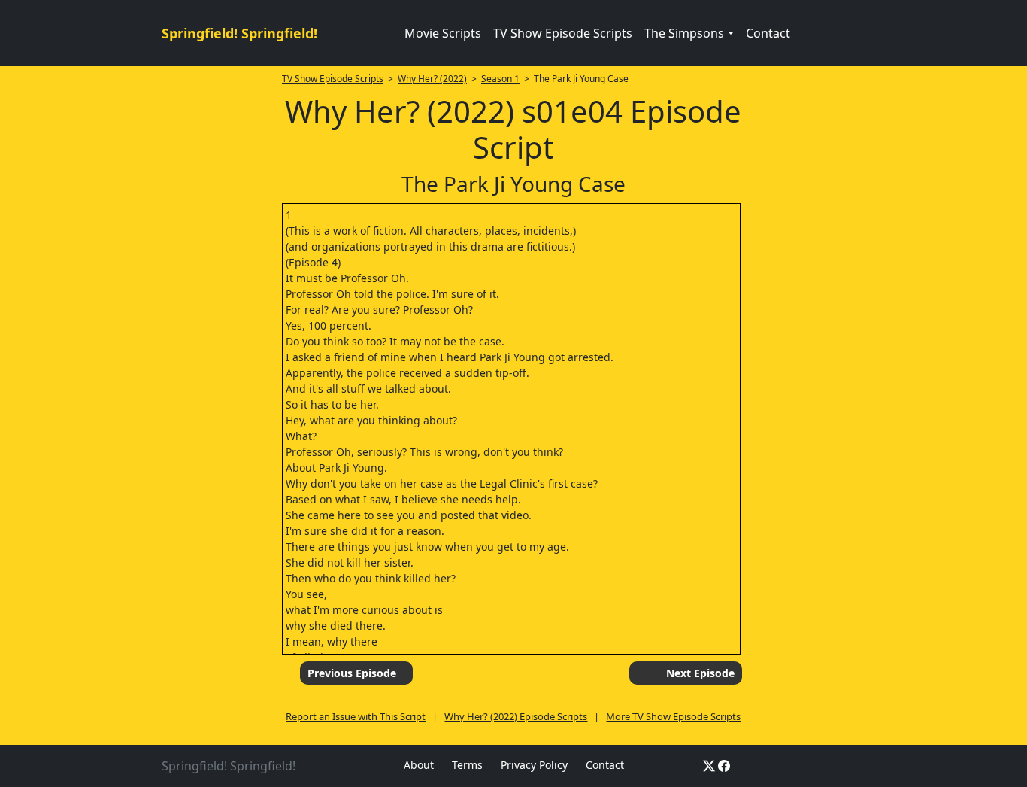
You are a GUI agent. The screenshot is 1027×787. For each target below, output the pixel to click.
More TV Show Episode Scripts (673, 716)
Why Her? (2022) (432, 78)
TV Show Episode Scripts (562, 33)
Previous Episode (351, 673)
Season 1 (500, 78)
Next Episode (700, 673)
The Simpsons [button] (684, 33)
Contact (768, 33)
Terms (467, 765)
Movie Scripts (442, 33)
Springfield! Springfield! (239, 33)
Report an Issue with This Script (356, 716)
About (419, 765)
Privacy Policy (534, 765)
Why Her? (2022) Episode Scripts (515, 716)
